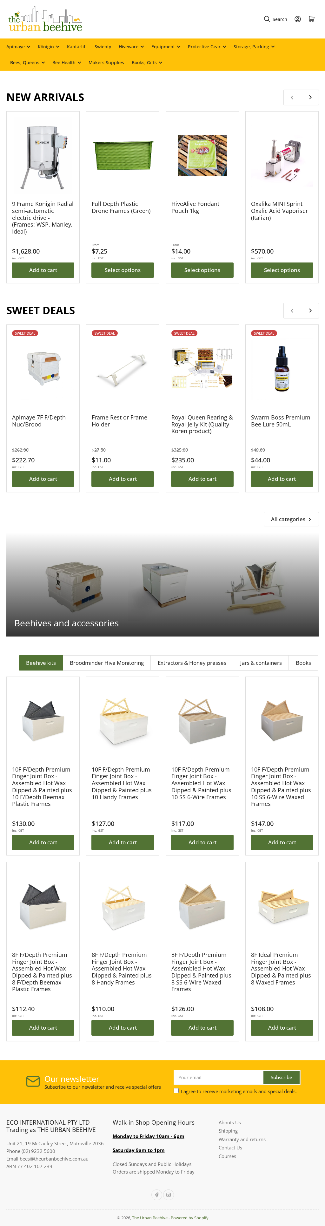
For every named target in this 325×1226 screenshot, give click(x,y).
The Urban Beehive (150, 1218)
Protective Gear (204, 47)
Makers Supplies (106, 62)
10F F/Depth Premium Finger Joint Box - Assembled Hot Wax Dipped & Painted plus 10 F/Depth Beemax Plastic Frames (42, 786)
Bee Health (64, 62)
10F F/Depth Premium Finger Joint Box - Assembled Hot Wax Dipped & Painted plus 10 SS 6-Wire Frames (201, 783)
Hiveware (128, 47)
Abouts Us (230, 1122)
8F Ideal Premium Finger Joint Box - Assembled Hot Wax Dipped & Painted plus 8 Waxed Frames (281, 968)
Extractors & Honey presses (192, 662)
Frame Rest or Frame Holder (119, 420)
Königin (46, 47)
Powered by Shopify (190, 1218)
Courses (227, 1156)
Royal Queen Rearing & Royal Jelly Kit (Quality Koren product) (202, 424)
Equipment (163, 47)
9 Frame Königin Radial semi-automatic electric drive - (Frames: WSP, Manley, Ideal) (43, 217)
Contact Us (230, 1147)
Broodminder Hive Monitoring (107, 662)
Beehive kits (41, 662)
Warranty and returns (242, 1139)
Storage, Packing (251, 47)
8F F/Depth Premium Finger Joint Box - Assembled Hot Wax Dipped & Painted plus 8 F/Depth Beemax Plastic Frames (42, 972)
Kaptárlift (77, 47)
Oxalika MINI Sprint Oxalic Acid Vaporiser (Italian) (279, 210)
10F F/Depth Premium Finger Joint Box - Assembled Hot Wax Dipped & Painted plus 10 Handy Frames (122, 783)
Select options (123, 270)
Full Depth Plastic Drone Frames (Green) (121, 207)
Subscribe (281, 1077)
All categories (288, 519)
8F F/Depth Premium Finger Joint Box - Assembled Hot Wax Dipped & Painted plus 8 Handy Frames (122, 968)
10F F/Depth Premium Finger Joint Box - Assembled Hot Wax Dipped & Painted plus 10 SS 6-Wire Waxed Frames (281, 786)
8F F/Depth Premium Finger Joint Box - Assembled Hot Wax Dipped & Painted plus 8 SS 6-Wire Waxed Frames (201, 972)
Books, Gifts (144, 62)
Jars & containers (261, 662)
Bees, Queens (24, 62)
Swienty (103, 47)
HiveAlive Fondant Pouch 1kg (195, 207)
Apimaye (15, 47)
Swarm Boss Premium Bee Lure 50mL (280, 420)
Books (303, 662)
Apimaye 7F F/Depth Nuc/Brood (39, 420)
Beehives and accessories (66, 623)
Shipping (228, 1130)
